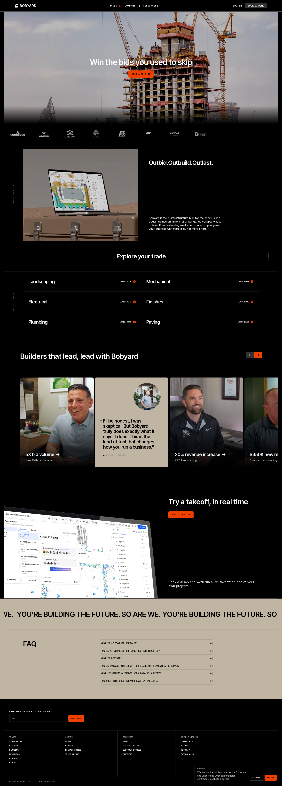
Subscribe (76, 718)
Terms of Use (72, 754)
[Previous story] (250, 355)
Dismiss (256, 777)
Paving (12, 762)
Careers (69, 745)
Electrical (15, 745)
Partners (127, 754)
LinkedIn (185, 741)
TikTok (184, 750)
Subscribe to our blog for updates (30, 711)
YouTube (185, 745)
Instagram (186, 754)
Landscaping (15, 741)
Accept (270, 777)
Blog (125, 741)
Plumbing (13, 750)
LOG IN (237, 6)
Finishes (13, 758)
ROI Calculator (131, 745)
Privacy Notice (73, 750)
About (68, 741)
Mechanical (15, 754)
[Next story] (258, 355)
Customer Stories (132, 750)
